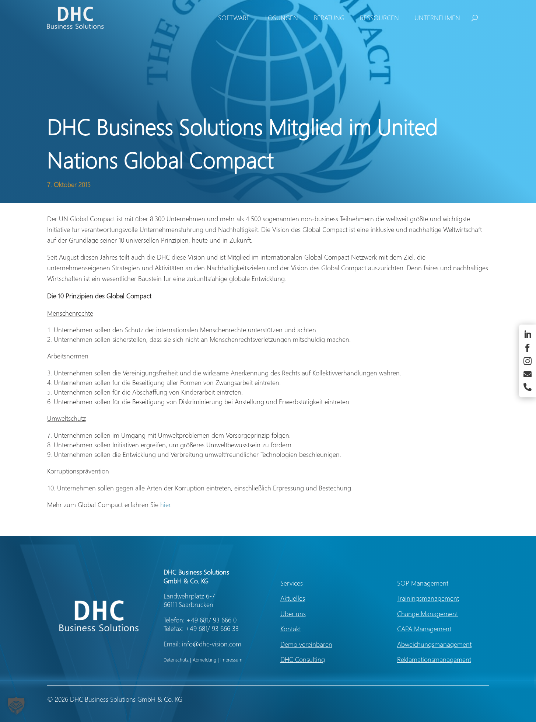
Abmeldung (204, 659)
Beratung (328, 17)
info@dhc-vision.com (211, 643)
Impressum (231, 659)
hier (165, 504)
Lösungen (281, 17)
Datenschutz (176, 659)
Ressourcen (379, 17)
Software (234, 17)
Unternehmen (437, 17)
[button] (16, 706)
